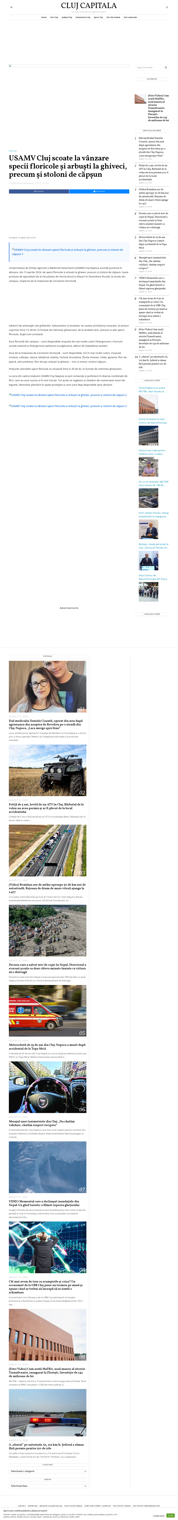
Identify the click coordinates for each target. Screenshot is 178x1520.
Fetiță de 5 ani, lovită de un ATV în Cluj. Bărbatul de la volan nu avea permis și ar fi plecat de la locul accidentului (153, 172)
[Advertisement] (89, 39)
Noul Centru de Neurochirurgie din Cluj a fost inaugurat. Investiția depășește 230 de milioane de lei (154, 577)
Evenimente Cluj (83, 17)
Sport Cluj (98, 17)
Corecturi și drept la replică (97, 1506)
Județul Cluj (67, 17)
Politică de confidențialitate (146, 1506)
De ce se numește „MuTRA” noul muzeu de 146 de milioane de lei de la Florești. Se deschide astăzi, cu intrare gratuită (154, 483)
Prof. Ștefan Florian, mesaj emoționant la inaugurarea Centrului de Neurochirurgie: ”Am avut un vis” (154, 514)
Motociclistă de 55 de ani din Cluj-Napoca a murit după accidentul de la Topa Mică (47, 1047)
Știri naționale (130, 17)
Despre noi (33, 1506)
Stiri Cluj (54, 17)
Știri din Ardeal (113, 17)
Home (44, 17)
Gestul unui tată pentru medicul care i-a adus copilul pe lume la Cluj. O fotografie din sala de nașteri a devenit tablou (153, 452)
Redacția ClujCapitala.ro (51, 1506)
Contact (22, 1506)
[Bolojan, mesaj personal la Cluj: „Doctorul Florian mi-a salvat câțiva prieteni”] (148, 560)
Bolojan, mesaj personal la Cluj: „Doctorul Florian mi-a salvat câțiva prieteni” (154, 546)
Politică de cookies (122, 1506)
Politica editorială (73, 1506)
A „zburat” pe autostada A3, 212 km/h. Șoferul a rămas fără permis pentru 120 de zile (46, 1447)
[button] (166, 67)
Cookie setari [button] (158, 1515)
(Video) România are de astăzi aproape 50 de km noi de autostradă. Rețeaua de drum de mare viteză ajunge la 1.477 (154, 196)
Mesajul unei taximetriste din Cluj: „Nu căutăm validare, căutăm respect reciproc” (42, 1123)
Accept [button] (170, 1515)
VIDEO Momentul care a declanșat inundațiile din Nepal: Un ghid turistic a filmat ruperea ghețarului (44, 1203)
